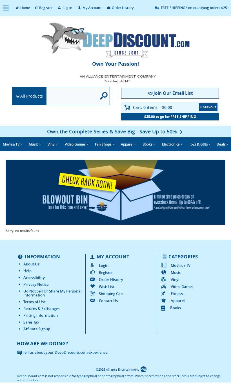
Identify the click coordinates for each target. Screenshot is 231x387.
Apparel (178, 300)
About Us (31, 264)
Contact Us (108, 300)
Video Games (182, 286)
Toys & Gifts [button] (198, 144)
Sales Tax (31, 322)
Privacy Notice (35, 284)
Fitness (177, 293)
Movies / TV (180, 265)
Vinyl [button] (51, 144)
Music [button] (33, 144)
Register (46, 7)
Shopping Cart (111, 293)
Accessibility (34, 278)
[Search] (104, 96)
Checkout (208, 107)
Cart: (152, 107)
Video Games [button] (75, 144)
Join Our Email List (173, 93)
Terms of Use (34, 302)
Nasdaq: (118, 81)
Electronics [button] (171, 144)
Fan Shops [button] (103, 144)
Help (27, 271)
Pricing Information (40, 315)
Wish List (106, 286)
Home (24, 7)
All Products (31, 96)
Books (175, 307)
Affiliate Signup (36, 329)
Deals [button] (221, 144)
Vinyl (175, 279)
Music (176, 272)
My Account (92, 7)
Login (103, 265)
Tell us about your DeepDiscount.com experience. (65, 352)
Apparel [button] (127, 144)
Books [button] (147, 144)
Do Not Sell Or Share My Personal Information (52, 293)
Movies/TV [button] (11, 144)
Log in (67, 7)
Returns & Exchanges (41, 309)
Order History (122, 7)
